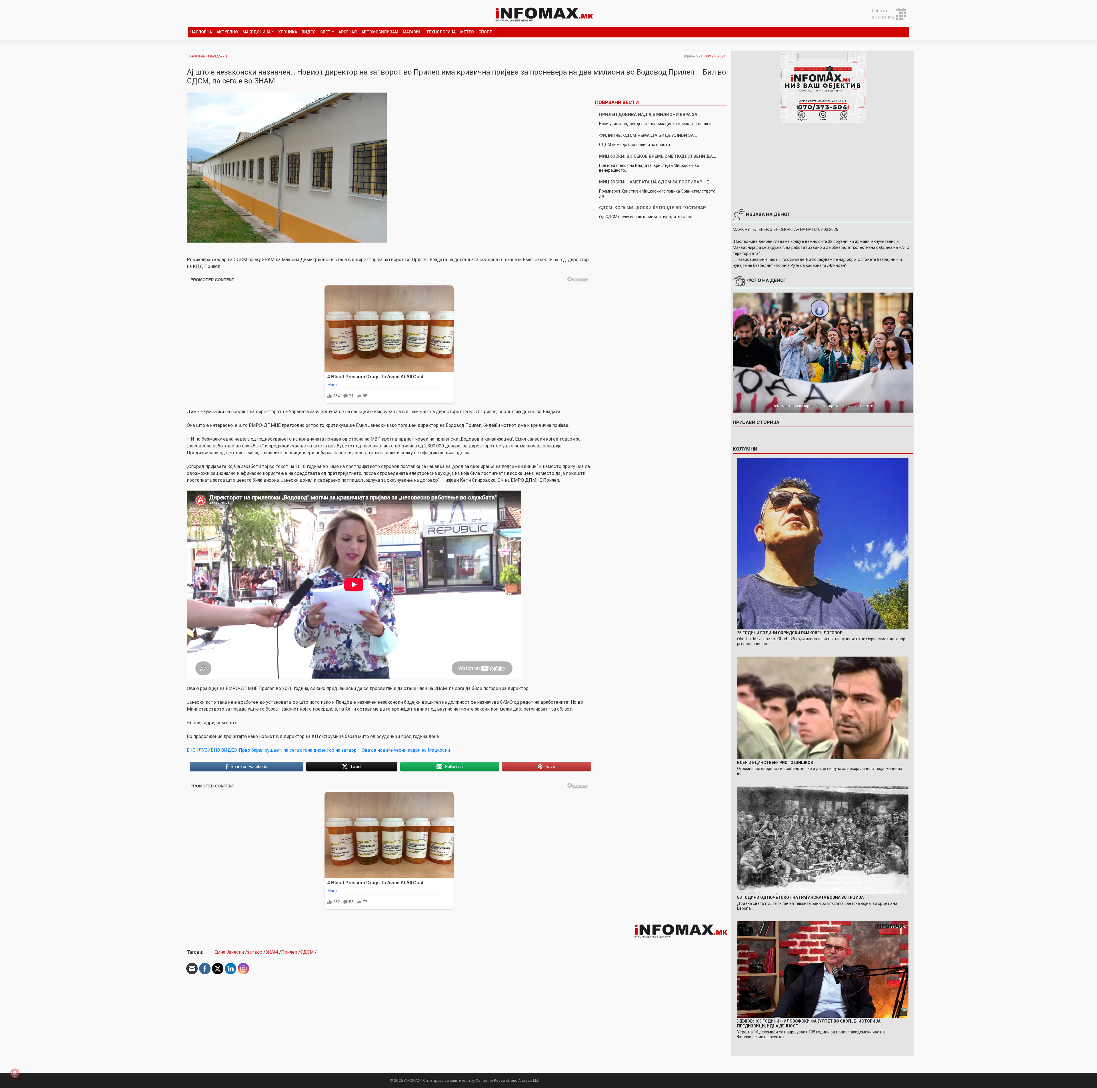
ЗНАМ (271, 952)
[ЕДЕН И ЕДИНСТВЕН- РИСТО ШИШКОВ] (822, 707)
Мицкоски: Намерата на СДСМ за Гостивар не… (655, 182)
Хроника (287, 32)
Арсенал (348, 32)
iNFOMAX (412, 1080)
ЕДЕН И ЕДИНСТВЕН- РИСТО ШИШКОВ (775, 762)
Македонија (257, 32)
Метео (467, 32)
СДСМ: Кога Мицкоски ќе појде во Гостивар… (653, 207)
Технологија (441, 32)
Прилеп (289, 952)
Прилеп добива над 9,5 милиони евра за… (650, 114)
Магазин (412, 32)
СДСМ (307, 952)
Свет (325, 32)
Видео (309, 32)
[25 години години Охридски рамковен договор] (822, 543)
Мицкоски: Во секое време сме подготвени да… (657, 156)
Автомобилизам (379, 32)
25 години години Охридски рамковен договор (789, 633)
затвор (254, 952)
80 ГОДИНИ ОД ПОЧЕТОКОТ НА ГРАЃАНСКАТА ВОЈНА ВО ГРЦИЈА (800, 897)
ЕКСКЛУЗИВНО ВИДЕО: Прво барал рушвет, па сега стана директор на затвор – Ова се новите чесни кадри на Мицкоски (318, 750)
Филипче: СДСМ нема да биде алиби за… (648, 135)
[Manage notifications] (14, 1073)
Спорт (485, 32)
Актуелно (227, 32)
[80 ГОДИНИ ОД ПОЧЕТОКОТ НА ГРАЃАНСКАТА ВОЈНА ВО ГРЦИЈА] (822, 840)
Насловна (201, 32)
